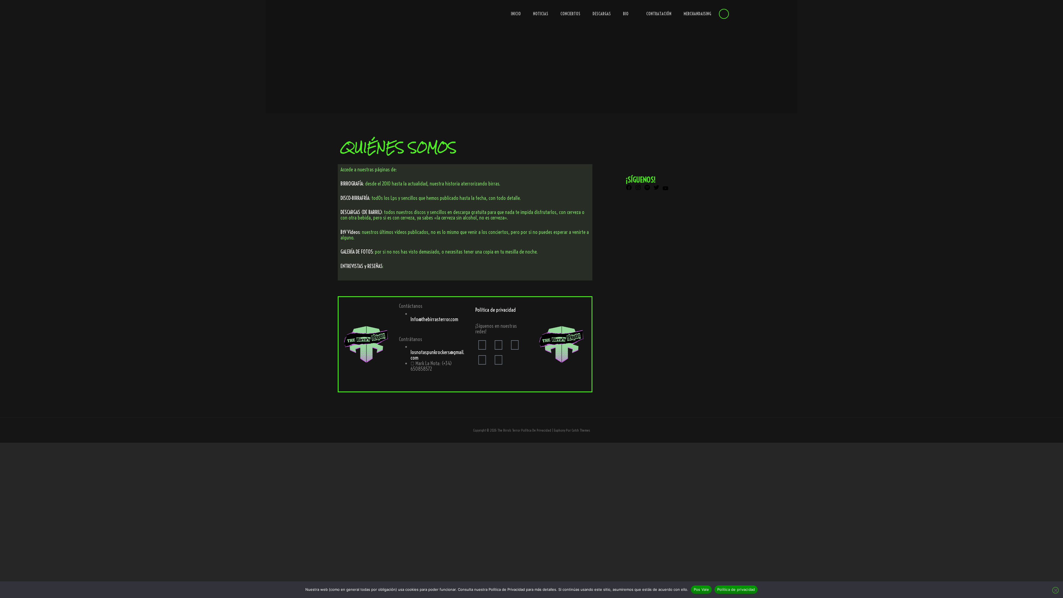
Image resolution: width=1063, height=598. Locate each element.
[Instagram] (482, 360)
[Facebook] (482, 345)
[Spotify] (498, 360)
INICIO (516, 13)
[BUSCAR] (724, 14)
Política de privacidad (495, 310)
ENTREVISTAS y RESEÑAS (361, 266)
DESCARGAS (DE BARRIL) (361, 212)
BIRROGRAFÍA (351, 184)
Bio (626, 13)
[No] (1055, 590)
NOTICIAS (540, 13)
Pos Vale (701, 589)
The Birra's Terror (508, 430)
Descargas (602, 13)
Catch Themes (581, 430)
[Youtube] (515, 345)
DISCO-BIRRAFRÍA (354, 198)
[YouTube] (665, 190)
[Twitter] (498, 345)
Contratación (659, 13)
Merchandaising (697, 13)
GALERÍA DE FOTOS (356, 252)
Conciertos (570, 13)
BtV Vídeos (350, 232)
